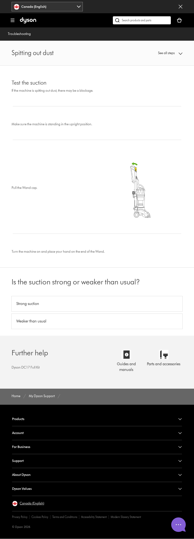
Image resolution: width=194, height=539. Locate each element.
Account (18, 433)
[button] (167, 53)
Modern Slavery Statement (126, 517)
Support (18, 461)
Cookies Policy (39, 517)
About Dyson (21, 475)
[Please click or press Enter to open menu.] (12, 20)
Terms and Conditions (64, 517)
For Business (21, 447)
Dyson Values (22, 489)
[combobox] (47, 6)
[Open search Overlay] (142, 20)
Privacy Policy (19, 517)
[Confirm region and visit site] (180, 7)
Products (18, 419)
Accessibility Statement (94, 517)
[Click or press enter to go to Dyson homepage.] (28, 22)
